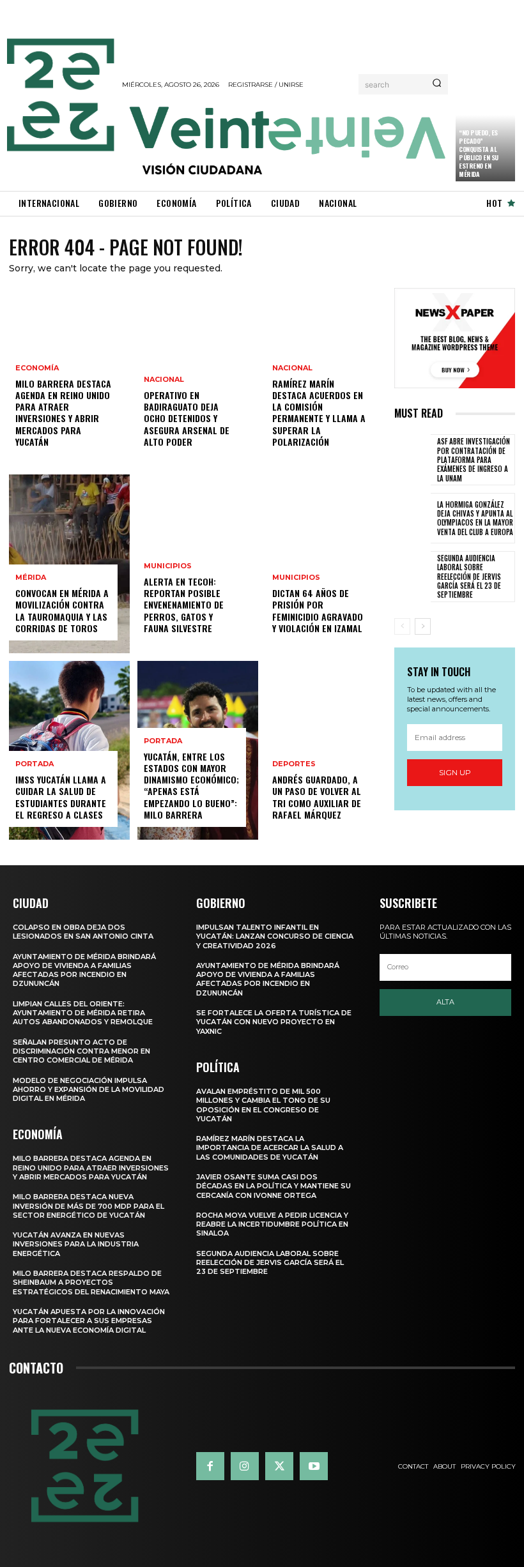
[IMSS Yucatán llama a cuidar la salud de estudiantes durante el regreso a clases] (69, 750)
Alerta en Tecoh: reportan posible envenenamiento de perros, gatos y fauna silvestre (184, 605)
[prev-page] (402, 626)
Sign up (455, 772)
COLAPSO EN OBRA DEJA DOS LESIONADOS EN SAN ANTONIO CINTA (83, 932)
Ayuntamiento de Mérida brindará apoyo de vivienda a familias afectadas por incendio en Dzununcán (84, 970)
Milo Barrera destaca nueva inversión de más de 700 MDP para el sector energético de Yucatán (88, 1206)
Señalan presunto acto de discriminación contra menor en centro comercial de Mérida (81, 1051)
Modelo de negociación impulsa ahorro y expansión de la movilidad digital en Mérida (88, 1089)
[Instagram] (245, 1466)
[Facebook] (210, 1466)
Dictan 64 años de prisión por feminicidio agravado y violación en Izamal (317, 610)
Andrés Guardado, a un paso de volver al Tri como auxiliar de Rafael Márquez (316, 797)
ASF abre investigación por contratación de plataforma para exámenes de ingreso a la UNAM (473, 459)
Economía (37, 368)
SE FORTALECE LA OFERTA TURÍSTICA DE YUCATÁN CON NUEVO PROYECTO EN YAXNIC (273, 1022)
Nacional (164, 379)
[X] (279, 1466)
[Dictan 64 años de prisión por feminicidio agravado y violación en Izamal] (326, 563)
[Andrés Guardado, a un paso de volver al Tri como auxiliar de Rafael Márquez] (326, 750)
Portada (34, 764)
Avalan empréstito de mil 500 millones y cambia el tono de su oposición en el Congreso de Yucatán (263, 1105)
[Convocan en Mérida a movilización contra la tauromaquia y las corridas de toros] (69, 563)
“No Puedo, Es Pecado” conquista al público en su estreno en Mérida (478, 153)
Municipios (168, 566)
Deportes (294, 764)
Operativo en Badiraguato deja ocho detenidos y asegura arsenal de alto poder (186, 418)
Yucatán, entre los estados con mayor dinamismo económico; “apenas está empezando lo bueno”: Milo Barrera (191, 785)
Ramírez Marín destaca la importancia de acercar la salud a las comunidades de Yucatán (269, 1148)
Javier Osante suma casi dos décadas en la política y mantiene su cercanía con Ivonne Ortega (273, 1186)
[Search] (437, 84)
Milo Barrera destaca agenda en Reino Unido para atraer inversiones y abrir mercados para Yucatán (63, 412)
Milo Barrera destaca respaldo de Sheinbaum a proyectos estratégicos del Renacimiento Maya (91, 1282)
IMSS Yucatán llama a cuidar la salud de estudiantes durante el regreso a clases (60, 797)
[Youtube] (314, 1466)
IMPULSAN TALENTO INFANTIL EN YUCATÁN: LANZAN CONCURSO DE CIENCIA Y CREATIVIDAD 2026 (274, 936)
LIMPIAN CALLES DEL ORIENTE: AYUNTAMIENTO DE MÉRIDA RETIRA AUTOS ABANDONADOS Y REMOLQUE (83, 1013)
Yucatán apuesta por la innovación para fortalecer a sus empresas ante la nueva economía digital (89, 1321)
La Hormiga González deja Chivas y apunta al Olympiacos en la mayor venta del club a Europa (475, 518)
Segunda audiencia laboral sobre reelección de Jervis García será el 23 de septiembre (469, 576)
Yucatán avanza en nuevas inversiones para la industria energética (76, 1244)
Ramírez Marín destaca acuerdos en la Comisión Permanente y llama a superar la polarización (319, 412)
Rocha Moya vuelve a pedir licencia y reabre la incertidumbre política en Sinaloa (272, 1224)
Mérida (30, 577)
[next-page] (423, 626)
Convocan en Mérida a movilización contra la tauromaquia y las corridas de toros (62, 610)
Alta (445, 1001)
